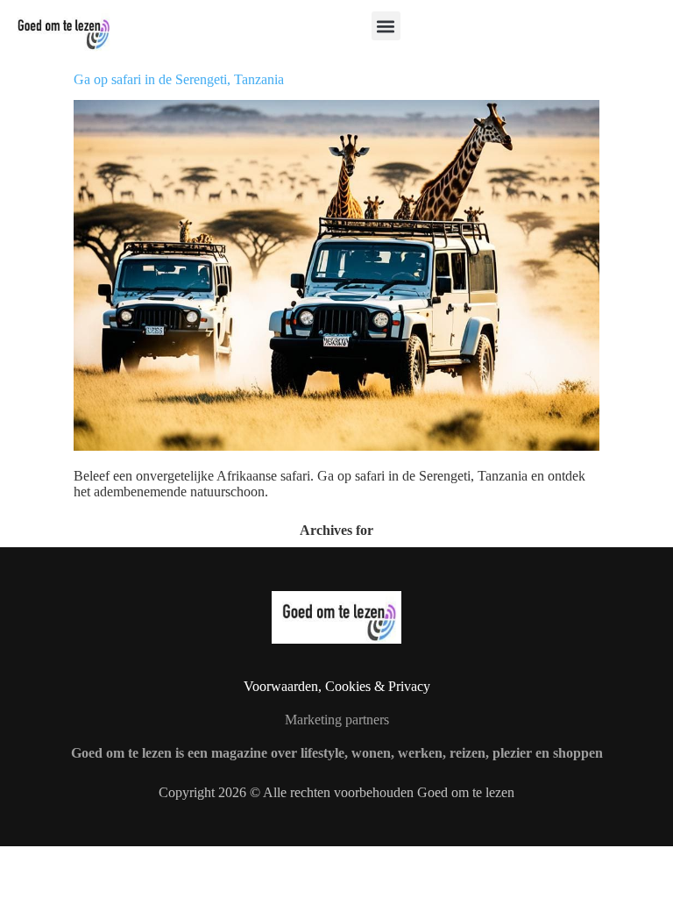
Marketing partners (337, 719)
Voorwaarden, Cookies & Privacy (337, 686)
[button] (386, 25)
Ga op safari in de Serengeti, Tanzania (179, 79)
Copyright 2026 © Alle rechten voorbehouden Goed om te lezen (336, 792)
